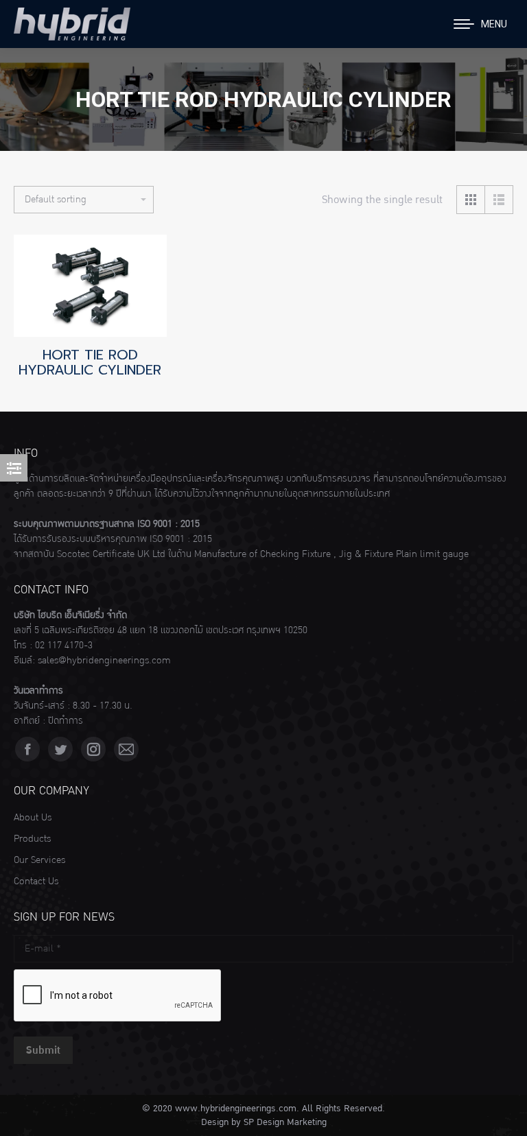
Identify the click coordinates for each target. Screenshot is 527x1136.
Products (32, 839)
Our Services (39, 860)
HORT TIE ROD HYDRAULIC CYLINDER (90, 362)
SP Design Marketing (285, 1122)
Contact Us (36, 881)
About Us (32, 817)
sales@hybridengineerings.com (104, 660)
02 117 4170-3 (64, 645)
